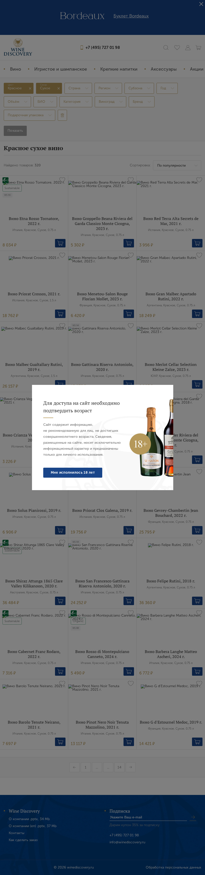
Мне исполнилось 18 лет (73, 472)
